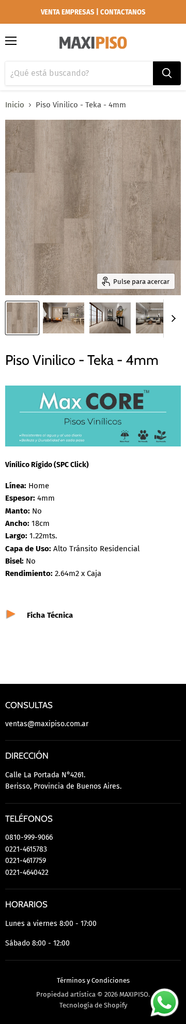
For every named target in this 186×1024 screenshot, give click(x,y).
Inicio (14, 105)
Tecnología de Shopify (93, 1005)
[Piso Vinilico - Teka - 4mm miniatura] (22, 317)
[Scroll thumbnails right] (171, 318)
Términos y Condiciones (93, 980)
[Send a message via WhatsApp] (164, 1002)
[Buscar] (167, 73)
